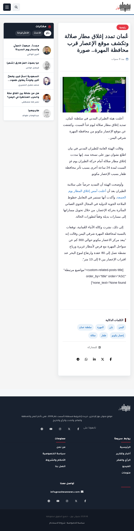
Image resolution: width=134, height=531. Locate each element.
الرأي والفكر (124, 460)
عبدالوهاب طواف (30, 116)
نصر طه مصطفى (30, 102)
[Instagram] (60, 429)
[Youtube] (51, 429)
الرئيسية (125, 447)
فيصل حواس (32, 68)
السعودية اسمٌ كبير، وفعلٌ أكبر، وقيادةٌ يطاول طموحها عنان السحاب (23, 80)
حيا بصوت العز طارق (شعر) (23, 63)
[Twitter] (102, 358)
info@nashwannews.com (65, 492)
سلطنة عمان (85, 327)
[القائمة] (7, 7)
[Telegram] (78, 358)
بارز (111, 327)
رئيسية (122, 27)
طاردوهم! (33, 111)
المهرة (100, 327)
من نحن (61, 447)
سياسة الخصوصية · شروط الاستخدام (67, 523)
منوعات (126, 473)
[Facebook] (110, 358)
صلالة (93, 335)
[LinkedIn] (94, 358)
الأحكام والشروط (55, 460)
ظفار (103, 335)
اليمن (121, 327)
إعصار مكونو (118, 335)
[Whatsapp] (86, 358)
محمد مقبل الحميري (28, 85)
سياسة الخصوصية (54, 454)
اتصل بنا (60, 466)
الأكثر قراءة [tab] (23, 33)
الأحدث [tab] (37, 33)
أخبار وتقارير (123, 454)
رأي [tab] (47, 33)
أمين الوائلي (33, 55)
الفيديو (126, 466)
